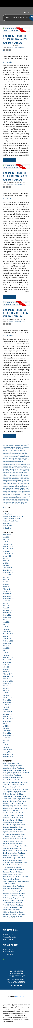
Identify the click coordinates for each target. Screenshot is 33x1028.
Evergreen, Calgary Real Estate (13, 820)
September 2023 (8, 598)
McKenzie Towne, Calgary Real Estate (15, 477)
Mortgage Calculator (9, 937)
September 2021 (8, 641)
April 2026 (6, 542)
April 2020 (6, 669)
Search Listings (8, 939)
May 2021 (6, 650)
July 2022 (6, 620)
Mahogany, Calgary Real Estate (10, 475)
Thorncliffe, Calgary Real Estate (13, 905)
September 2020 (8, 662)
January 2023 (7, 610)
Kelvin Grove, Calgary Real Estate (14, 472)
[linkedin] (18, 985)
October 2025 (7, 551)
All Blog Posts (7, 514)
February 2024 (7, 589)
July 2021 (6, 645)
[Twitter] (15, 985)
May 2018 (6, 707)
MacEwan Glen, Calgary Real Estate (20, 474)
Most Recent (7, 534)
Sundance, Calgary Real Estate (19, 497)
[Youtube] (21, 985)
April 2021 (6, 653)
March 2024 (6, 587)
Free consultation (8, 954)
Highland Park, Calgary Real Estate (11, 470)
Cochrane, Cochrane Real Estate (10, 456)
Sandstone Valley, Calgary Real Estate (11, 494)
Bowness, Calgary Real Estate (13, 777)
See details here (8, 62)
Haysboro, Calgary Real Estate (16, 47)
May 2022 (6, 624)
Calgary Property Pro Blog (11, 518)
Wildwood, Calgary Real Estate (13, 502)
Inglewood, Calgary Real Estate (13, 832)
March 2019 (6, 695)
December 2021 (8, 634)
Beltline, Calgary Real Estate (15, 448)
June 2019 (6, 688)
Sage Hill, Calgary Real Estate (19, 492)
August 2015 (7, 738)
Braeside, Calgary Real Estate (15, 450)
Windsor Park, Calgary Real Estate (14, 914)
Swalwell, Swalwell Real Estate (9, 499)
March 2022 (6, 629)
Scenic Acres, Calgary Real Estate (14, 893)
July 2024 (6, 577)
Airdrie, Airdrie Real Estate (15, 444)
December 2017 (8, 716)
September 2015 (8, 735)
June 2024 (6, 579)
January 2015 (7, 752)
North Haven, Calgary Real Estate (14, 481)
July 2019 (6, 686)
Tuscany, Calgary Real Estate (13, 500)
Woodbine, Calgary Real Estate (19, 503)
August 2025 (7, 556)
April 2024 (6, 584)
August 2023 (7, 601)
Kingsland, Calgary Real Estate (13, 836)
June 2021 (6, 648)
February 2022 (7, 631)
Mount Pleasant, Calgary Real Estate (20, 478)
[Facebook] (11, 985)
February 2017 (7, 731)
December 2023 (8, 594)
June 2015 (6, 742)
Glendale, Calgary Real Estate (19, 467)
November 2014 (8, 756)
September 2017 (8, 721)
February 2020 (7, 674)
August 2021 (7, 643)
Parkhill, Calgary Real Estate (23, 485)
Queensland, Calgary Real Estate (10, 486)
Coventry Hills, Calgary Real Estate (11, 459)
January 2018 (7, 714)
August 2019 (7, 683)
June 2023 (6, 605)
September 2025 (8, 553)
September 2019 (8, 681)
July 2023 (6, 603)
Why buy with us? (8, 934)
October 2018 (7, 700)
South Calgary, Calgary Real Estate (14, 898)
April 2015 (6, 745)
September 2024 (8, 572)
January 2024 (7, 591)
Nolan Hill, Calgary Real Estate (13, 855)
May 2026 (6, 539)
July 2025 (6, 558)
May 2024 (6, 582)
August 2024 (7, 575)
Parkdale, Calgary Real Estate (9, 485)
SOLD (29, 12)
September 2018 (8, 702)
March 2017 (6, 728)
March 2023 (6, 608)
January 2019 (7, 697)
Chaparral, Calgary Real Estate (13, 453)
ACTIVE (22, 12)
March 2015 (6, 747)
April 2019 (6, 693)
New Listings (7, 523)
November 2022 (8, 612)
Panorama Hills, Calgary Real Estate (21, 483)
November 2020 (8, 657)
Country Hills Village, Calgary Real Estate (18, 458)
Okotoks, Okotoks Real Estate (12, 860)
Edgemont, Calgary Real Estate (13, 815)
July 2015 (6, 740)
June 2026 (6, 537)
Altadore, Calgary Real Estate (12, 765)
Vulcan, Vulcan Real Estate (11, 909)
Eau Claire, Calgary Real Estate (13, 464)
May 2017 (6, 723)
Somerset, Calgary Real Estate (16, 496)
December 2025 (8, 546)
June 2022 (6, 622)
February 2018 (7, 712)
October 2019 (7, 679)
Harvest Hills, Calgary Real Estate (14, 825)
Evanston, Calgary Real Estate (16, 466)
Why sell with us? (8, 949)
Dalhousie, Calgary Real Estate (13, 803)
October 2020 (7, 660)
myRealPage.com (19, 996)
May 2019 (6, 690)
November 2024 (8, 570)
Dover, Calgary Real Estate (11, 810)
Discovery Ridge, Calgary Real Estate (14, 461)
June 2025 (6, 561)
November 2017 (8, 719)
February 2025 (7, 568)
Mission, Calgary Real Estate (12, 848)
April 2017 (6, 726)
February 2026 (7, 544)
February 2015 (7, 749)
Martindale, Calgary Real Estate (13, 843)
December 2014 (8, 754)
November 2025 (8, 549)
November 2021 (8, 636)
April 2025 (6, 563)
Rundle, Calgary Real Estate (12, 488)
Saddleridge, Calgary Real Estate (13, 886)
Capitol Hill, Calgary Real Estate (13, 784)
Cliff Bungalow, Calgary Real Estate (22, 455)
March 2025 (6, 565)
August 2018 (7, 705)
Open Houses (7, 526)
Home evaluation (8, 952)
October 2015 (7, 733)
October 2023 (7, 596)
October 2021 (7, 638)
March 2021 (6, 655)
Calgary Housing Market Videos (13, 516)
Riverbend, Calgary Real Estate (13, 872)
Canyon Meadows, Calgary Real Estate (15, 782)
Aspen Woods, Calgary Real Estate (14, 770)
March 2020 (6, 671)
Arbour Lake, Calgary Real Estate (16, 445)
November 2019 (8, 676)
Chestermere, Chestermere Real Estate (15, 789)
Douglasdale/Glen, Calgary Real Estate (11, 463)
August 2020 (7, 664)
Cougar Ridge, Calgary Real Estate (14, 796)
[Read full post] (16, 30)
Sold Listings (7, 528)
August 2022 (7, 617)
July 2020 (6, 667)
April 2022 (6, 627)
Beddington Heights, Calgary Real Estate (16, 773)
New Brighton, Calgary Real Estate (10, 480)
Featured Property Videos (11, 521)
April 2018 (6, 709)
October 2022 (7, 615)
